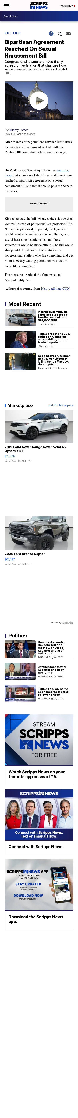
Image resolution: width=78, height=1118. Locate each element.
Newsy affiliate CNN (55, 288)
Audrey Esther (18, 130)
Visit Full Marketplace (61, 405)
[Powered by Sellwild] (67, 622)
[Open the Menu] (6, 5)
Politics (13, 33)
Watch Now (67, 6)
